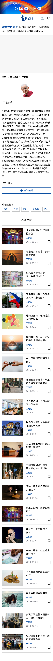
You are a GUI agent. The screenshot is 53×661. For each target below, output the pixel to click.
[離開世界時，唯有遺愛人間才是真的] (12, 321)
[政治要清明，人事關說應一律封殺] (12, 407)
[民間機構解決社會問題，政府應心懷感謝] (12, 471)
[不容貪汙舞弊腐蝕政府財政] (12, 578)
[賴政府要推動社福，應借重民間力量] (12, 642)
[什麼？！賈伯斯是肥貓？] (12, 535)
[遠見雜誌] (26, 18)
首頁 (4, 77)
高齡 (25, 209)
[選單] (4, 18)
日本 (46, 209)
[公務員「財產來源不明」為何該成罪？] (12, 279)
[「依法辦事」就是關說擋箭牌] (12, 236)
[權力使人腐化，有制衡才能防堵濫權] (12, 428)
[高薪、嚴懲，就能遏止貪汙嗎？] (12, 556)
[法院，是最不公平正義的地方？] (12, 492)
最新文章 (26, 220)
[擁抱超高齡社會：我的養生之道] (12, 257)
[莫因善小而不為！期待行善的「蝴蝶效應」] (12, 343)
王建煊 (29, 237)
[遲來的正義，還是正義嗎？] (12, 514)
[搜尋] (48, 18)
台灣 (16, 209)
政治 (6, 209)
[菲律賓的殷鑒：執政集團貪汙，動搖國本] (12, 300)
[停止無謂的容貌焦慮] (12, 599)
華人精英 (14, 77)
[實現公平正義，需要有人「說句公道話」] (12, 620)
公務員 (36, 209)
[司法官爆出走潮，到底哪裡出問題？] (12, 449)
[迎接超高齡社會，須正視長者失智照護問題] (12, 385)
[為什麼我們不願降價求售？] (12, 364)
